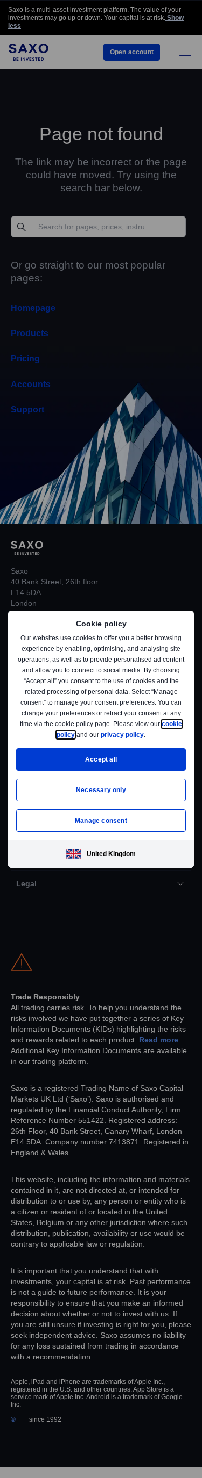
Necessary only (101, 790)
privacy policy (148, 734)
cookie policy (79, 734)
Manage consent (101, 820)
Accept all (101, 759)
